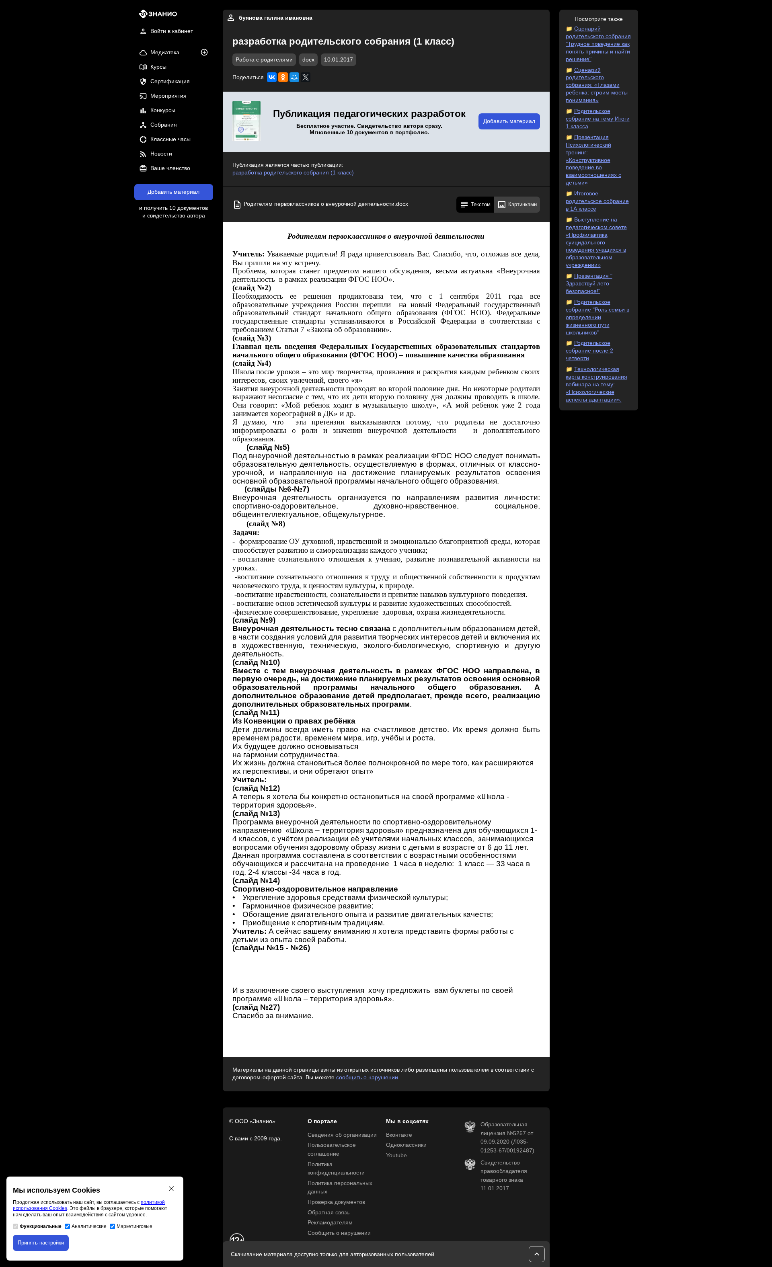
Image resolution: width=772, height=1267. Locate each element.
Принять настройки (41, 1243)
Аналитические (89, 1226)
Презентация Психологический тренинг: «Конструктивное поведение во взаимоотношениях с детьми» (593, 160)
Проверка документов (336, 1202)
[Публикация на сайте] (206, 52)
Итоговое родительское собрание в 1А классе (597, 201)
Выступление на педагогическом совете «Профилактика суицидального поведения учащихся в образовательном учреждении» (596, 242)
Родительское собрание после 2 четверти (589, 350)
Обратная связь (328, 1213)
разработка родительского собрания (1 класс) (293, 173)
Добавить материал (173, 192)
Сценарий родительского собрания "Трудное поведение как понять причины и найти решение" (598, 44)
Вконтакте (399, 1135)
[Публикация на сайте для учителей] (246, 121)
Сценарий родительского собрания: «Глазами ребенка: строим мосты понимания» (597, 85)
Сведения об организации (342, 1135)
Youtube (396, 1155)
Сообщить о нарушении (339, 1233)
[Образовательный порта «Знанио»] (155, 16)
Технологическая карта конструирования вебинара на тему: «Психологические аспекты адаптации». (596, 384)
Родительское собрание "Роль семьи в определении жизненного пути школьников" (597, 317)
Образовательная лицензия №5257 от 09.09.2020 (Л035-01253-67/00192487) (507, 1137)
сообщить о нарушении (367, 1077)
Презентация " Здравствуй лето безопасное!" (589, 283)
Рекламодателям (330, 1223)
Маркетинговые (134, 1226)
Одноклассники (406, 1145)
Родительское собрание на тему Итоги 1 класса (598, 118)
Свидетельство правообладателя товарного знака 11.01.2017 (503, 1176)
